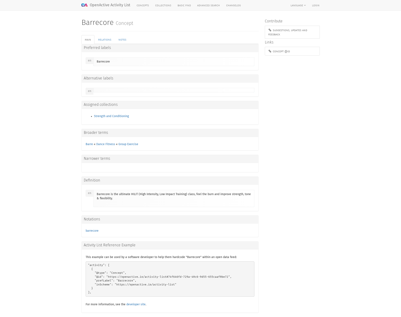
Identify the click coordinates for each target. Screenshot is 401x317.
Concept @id (281, 51)
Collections (163, 5)
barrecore (92, 230)
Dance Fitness (105, 144)
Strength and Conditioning (111, 116)
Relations (104, 39)
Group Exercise (128, 144)
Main (88, 39)
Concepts (143, 5)
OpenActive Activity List (109, 5)
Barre (89, 144)
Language (297, 5)
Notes (122, 39)
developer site (136, 304)
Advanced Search (208, 5)
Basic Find (184, 5)
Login (316, 5)
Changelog (233, 5)
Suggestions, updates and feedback (287, 32)
